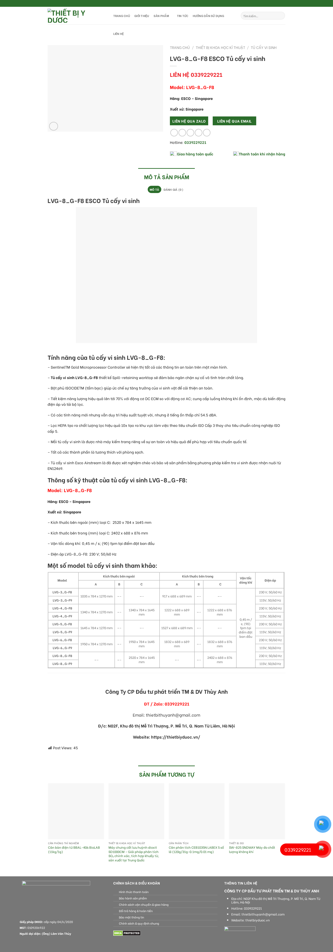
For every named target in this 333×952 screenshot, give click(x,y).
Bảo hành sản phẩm (133, 898)
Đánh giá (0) (173, 189)
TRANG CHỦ (121, 16)
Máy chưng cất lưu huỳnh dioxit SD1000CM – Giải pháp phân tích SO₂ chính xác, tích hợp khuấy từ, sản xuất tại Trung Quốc (134, 853)
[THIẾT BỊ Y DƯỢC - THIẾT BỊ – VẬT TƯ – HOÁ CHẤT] (76, 15)
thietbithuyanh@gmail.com (263, 914)
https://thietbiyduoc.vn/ (175, 737)
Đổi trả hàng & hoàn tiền (136, 911)
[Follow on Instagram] (274, 3)
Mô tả (154, 189)
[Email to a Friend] (190, 132)
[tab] (154, 189)
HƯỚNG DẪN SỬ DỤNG (208, 16)
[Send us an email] (283, 3)
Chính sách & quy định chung (139, 923)
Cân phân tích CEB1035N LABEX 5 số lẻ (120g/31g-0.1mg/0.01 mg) (196, 849)
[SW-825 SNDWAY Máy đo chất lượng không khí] (257, 811)
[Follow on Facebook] (270, 3)
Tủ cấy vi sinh (264, 47)
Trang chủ (180, 47)
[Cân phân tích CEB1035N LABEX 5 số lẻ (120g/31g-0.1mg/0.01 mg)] (197, 811)
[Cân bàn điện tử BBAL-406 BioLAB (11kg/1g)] (76, 811)
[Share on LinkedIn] (206, 132)
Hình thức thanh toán (134, 892)
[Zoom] (53, 126)
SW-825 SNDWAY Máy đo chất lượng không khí (252, 849)
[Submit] (281, 15)
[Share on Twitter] (182, 132)
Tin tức (182, 16)
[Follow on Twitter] (279, 3)
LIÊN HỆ (118, 33)
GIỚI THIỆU (141, 16)
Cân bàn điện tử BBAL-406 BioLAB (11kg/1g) (74, 849)
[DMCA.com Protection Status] (127, 933)
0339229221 (253, 908)
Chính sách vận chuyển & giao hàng (144, 904)
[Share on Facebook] (174, 132)
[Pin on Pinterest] (198, 132)
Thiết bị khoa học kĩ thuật (220, 47)
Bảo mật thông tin (131, 917)
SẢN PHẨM (161, 16)
